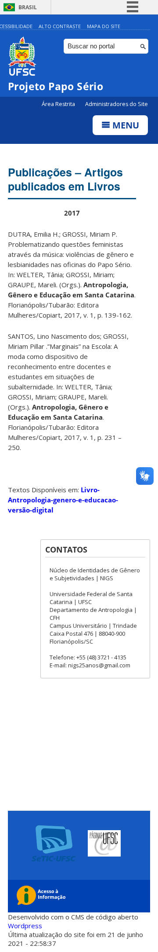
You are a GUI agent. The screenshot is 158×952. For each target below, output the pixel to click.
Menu (124, 125)
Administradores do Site (116, 104)
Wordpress (25, 925)
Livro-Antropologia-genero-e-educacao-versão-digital (63, 499)
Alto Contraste (60, 26)
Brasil (27, 7)
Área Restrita (59, 104)
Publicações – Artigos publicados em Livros (65, 179)
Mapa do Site (103, 26)
